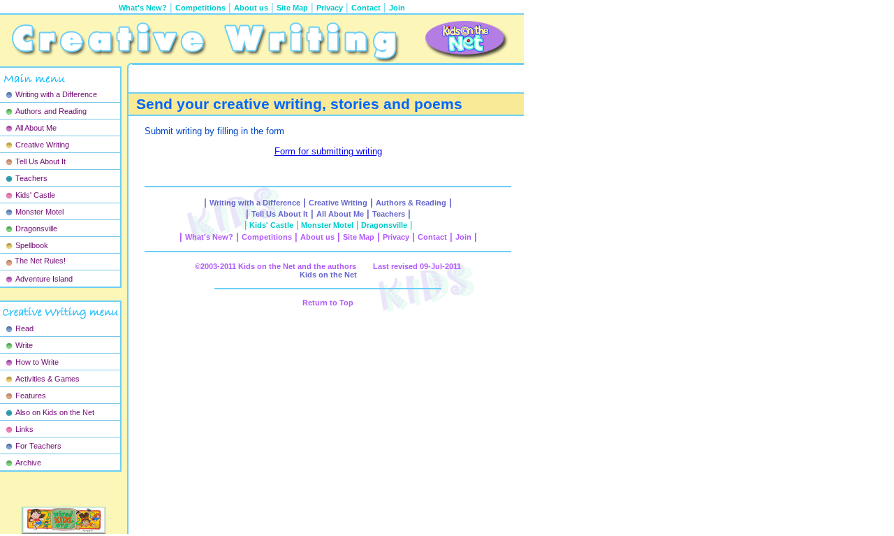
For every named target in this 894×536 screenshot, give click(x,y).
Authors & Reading (411, 202)
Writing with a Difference (56, 94)
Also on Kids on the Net (54, 412)
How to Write (37, 362)
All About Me (36, 128)
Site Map (292, 7)
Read (24, 328)
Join (397, 7)
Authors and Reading (51, 111)
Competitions (200, 7)
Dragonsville (36, 228)
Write (24, 345)
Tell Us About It (40, 161)
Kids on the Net (328, 274)
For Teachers (38, 446)
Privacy (329, 7)
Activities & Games (47, 379)
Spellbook (31, 245)
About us (251, 7)
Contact (366, 7)
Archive (28, 462)
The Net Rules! (40, 260)
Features (30, 395)
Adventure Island (44, 279)
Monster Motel (39, 212)
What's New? (209, 237)
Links (24, 429)
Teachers (31, 178)
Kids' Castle (35, 195)
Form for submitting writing (328, 151)
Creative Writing (42, 144)
